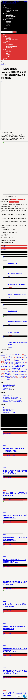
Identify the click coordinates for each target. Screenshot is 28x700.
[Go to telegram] (25, 696)
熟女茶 (17, 371)
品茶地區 (5, 13)
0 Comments (3, 64)
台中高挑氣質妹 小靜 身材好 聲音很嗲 (16, 284)
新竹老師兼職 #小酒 (12, 263)
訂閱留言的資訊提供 (8, 410)
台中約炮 (12, 362)
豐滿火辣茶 (13, 376)
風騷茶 (9, 377)
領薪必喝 (5, 377)
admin (10, 265)
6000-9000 (8, 24)
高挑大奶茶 (22, 377)
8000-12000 (8, 21)
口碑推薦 (5, 28)
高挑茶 (8, 379)
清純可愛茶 (7, 371)
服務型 (8, 369)
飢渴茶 (15, 377)
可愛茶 (7, 362)
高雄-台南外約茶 (9, 18)
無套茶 (13, 371)
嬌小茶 (6, 364)
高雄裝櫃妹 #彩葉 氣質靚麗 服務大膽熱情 (17, 321)
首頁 (4, 5)
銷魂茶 (24, 376)
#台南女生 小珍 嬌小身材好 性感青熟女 (17, 294)
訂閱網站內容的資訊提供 (9, 409)
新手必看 (5, 7)
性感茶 (18, 364)
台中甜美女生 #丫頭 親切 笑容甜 (15, 273)
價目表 (4, 19)
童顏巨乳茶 (17, 374)
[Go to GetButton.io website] (25, 698)
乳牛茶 (20, 357)
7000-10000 (8, 22)
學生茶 (12, 364)
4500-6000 (8, 25)
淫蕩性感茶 (3, 246)
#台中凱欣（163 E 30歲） (13, 332)
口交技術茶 (8, 360)
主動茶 (12, 357)
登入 (4, 407)
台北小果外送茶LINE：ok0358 (20, 362)
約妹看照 (23, 374)
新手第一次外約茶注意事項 (12, 10)
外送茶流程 (8, 8)
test (3, 29)
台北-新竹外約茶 (9, 15)
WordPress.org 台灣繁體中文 (9, 412)
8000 (7, 23)
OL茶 (5, 357)
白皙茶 (9, 374)
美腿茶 (7, 376)
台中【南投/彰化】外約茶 (11, 16)
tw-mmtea (15, 698)
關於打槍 (8, 11)
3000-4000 (8, 26)
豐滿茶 (20, 376)
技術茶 (6, 366)
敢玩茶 (12, 366)
